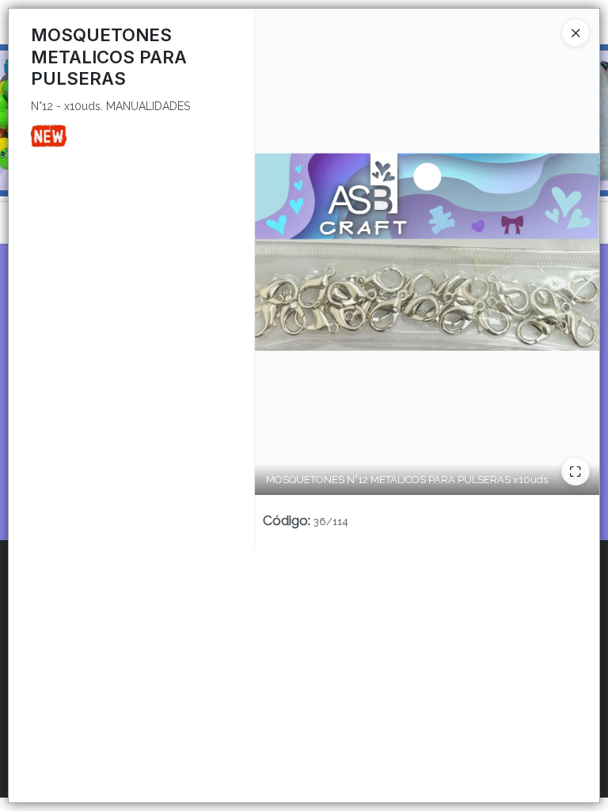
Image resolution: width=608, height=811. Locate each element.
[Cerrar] (575, 32)
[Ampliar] (575, 471)
